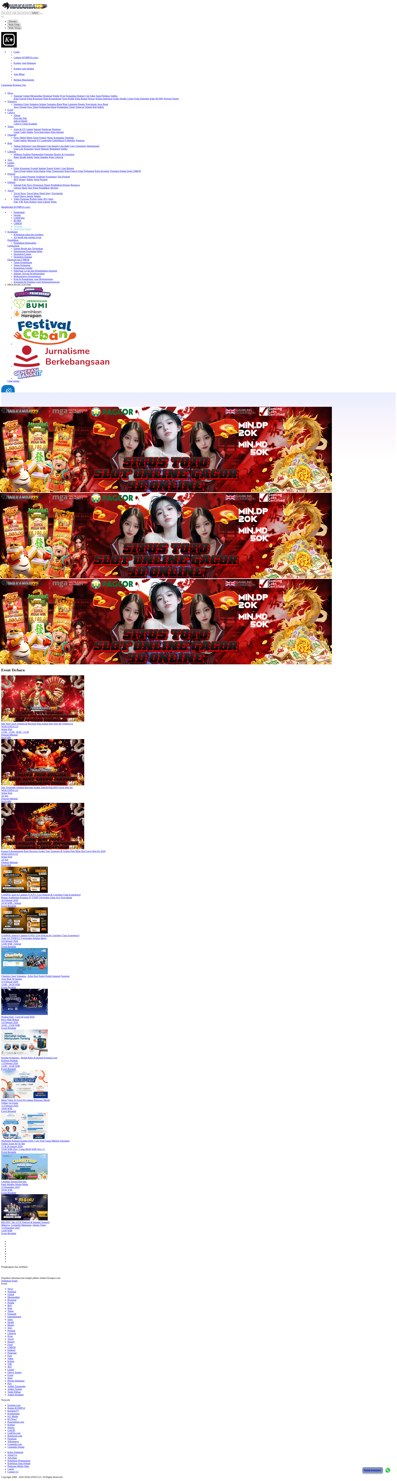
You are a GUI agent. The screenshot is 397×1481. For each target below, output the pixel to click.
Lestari (10, 162)
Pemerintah (19, 212)
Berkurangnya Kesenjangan (27, 276)
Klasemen (29, 149)
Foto (16, 201)
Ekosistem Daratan (23, 257)
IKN (16, 179)
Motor (30, 137)
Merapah (31, 140)
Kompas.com (13, 1405)
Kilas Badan (39, 171)
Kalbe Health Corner (123, 98)
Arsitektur (40, 176)
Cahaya (11, 112)
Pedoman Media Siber (18, 1466)
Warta (54, 201)
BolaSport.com (14, 1436)
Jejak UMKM (134, 171)
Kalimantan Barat (47, 107)
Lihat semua (13, 381)
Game (17, 132)
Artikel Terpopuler (16, 1386)
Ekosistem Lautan (22, 254)
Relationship (37, 154)
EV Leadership (44, 140)
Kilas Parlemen (141, 98)
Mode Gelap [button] (14, 25)
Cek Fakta (90, 96)
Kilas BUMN (156, 98)
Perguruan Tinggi (41, 185)
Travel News (20, 193)
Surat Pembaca (103, 96)
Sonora (10, 1427)
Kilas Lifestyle (56, 157)
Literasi (17, 188)
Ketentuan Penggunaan (18, 1460)
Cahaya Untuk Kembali (25, 123)
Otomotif (11, 135)
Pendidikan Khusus (60, 185)
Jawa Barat (102, 104)
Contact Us (12, 1471)
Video (17, 199)
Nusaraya (12, 101)
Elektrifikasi (58, 140)
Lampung (72, 104)
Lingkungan (13, 245)
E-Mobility (70, 140)
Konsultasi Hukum (75, 96)
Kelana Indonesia (104, 98)
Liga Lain (18, 149)
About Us (12, 1455)
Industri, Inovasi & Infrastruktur (29, 273)
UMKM (18, 223)
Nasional (18, 96)
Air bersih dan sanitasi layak (27, 237)
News (10, 93)
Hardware (46, 129)
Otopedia (69, 137)
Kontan (11, 1424)
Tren (9, 160)
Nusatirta (18, 226)
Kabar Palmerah (15, 1452)
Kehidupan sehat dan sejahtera (28, 234)
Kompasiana (13, 1413)
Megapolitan (36, 96)
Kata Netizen (30, 201)
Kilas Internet (57, 132)
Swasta (17, 215)
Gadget (29, 129)
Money (10, 165)
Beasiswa (75, 185)
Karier (57, 168)
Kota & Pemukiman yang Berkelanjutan (33, 279)
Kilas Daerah (20, 98)
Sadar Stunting (41, 157)
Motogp (45, 149)
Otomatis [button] (13, 21)
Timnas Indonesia (22, 146)
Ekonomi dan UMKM (18, 259)
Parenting (49, 154)
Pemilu (56, 96)
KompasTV (13, 1410)
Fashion (27, 154)
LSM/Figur (19, 218)
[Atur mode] (2, 16)
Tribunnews (13, 1441)
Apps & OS (19, 129)
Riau (65, 104)
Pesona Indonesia (16, 1380)
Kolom (33, 199)
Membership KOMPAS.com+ (16, 207)
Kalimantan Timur (66, 107)
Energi (50, 168)
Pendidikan (12, 240)
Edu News (27, 185)
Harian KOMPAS (16, 1408)
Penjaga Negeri (171, 98)
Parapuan (24, 199)
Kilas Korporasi (35, 98)
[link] (9, 46)
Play (9, 1383)
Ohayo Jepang (26, 196)
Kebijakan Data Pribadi (18, 1463)
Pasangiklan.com (15, 1422)
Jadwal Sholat (20, 121)
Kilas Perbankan (86, 171)
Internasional (93, 146)
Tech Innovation (42, 132)
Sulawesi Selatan (84, 107)
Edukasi (11, 182)
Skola (24, 188)
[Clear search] (41, 13)
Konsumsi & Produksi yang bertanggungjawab (37, 282)
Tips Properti (63, 176)
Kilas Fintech (71, 171)
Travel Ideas (33, 193)
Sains (40, 199)
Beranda (11, 403)
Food (16, 196)
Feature (42, 137)
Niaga (50, 137)
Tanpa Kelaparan (22, 265)
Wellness (18, 154)
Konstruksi (51, 176)
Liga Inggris (53, 146)
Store (50, 199)
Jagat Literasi (43, 201)
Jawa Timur (33, 107)
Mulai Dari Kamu (22, 229)
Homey (22, 179)
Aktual (17, 115)
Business (56, 129)
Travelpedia (57, 193)
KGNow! (12, 1419)
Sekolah (18, 185)
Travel (10, 190)
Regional (47, 96)
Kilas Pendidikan (41, 188)
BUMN (17, 220)
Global (26, 96)
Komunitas (59, 137)
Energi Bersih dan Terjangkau (28, 248)
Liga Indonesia (38, 146)
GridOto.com (13, 1433)
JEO (45, 199)
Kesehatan (12, 231)
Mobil (23, 137)
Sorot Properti (40, 179)
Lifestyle (11, 151)
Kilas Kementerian (52, 98)
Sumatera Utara (21, 104)
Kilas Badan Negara (85, 98)
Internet (37, 129)
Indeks (114, 96)
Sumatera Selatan (37, 104)
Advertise (12, 1458)
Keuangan (25, 168)
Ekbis (16, 168)
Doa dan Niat (20, 118)
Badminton (54, 149)
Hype (62, 96)
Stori (30, 188)
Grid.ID (11, 1430)
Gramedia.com (14, 1444)
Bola (9, 143)
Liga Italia (64, 146)
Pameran (80, 140)
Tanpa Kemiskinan (23, 262)
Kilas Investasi (102, 171)
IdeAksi (54, 188)
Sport (35, 137)
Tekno (10, 126)
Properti (11, 174)
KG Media (12, 1416)
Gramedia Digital (15, 1447)
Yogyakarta (91, 104)
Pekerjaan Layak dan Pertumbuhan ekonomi (35, 270)
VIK (21, 201)
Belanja (70, 168)
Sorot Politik (68, 98)
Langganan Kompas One (13, 85)
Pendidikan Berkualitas (25, 243)
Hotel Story (45, 193)
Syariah (34, 168)
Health (23, 157)
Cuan (63, 168)
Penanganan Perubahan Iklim (28, 251)
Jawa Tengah (20, 107)
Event (10, 110)
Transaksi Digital (118, 171)
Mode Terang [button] (14, 28)
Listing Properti (27, 176)
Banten (81, 104)
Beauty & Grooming (64, 154)
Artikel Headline (15, 1394)
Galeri (23, 132)
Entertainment (14, 1316)
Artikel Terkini (14, 1389)
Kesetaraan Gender (23, 268)
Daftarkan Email (9, 1280)
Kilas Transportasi (55, 171)
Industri (42, 168)
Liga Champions (78, 146)
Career (10, 1469)
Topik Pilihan (14, 1392)
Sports (37, 149)
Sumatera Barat (54, 104)
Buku (16, 157)
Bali (95, 107)
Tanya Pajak (20, 171)
